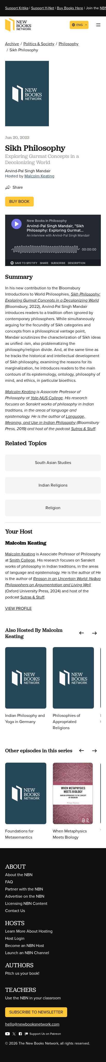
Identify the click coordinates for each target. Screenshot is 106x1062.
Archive (12, 44)
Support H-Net (42, 8)
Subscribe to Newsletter (36, 1012)
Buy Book (19, 201)
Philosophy (68, 44)
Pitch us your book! (22, 973)
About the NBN (18, 875)
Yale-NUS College (47, 398)
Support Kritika (16, 8)
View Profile (18, 608)
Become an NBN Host (24, 946)
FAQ (9, 882)
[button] (81, 633)
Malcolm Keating (39, 176)
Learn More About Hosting (28, 931)
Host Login (14, 938)
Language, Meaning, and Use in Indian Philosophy (45, 419)
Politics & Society (38, 44)
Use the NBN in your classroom (33, 998)
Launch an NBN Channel (27, 953)
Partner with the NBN (24, 889)
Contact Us (15, 911)
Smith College (22, 560)
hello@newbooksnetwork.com (32, 1024)
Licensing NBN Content (26, 903)
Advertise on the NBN (24, 896)
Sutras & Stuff (83, 429)
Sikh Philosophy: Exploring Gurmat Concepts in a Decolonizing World (52, 297)
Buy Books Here (70, 8)
